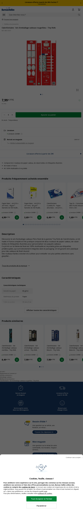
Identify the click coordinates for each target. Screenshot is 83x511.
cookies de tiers (28, 487)
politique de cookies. (45, 493)
